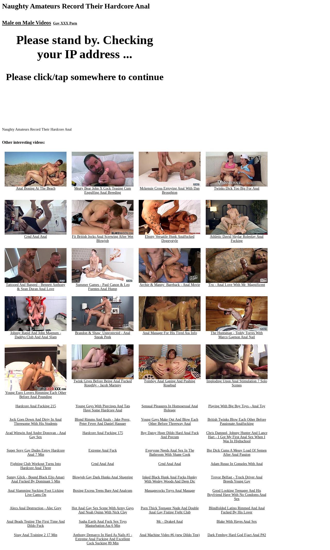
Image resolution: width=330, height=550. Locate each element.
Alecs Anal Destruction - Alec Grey (35, 508)
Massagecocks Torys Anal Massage (170, 491)
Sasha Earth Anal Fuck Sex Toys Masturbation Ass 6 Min (103, 524)
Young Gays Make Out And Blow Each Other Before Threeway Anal (169, 422)
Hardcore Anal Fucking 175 (102, 433)
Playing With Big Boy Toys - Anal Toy (236, 406)
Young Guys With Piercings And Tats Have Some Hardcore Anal (103, 408)
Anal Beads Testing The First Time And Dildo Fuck (35, 524)
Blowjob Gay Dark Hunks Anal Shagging (102, 477)
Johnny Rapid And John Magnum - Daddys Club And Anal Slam (35, 335)
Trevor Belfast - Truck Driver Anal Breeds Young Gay (236, 479)
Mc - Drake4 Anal (169, 521)
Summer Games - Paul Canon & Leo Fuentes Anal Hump (103, 287)
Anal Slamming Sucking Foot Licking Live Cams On (36, 493)
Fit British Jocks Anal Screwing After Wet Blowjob (102, 239)
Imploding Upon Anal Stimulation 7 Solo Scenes (237, 383)
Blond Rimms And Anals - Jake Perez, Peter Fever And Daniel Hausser (102, 422)
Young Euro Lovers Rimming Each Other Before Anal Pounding (35, 395)
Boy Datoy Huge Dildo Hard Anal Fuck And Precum (170, 435)
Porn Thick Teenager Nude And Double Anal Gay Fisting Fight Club (170, 510)
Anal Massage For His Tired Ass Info (170, 333)
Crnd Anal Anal (35, 237)
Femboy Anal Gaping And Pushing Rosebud (169, 383)
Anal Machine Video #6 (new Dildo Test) (169, 535)
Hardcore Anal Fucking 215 (35, 406)
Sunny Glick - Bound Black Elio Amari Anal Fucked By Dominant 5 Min (35, 479)
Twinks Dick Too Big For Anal (236, 188)
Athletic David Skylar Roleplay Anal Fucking (236, 239)
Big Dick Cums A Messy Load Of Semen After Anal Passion (237, 452)
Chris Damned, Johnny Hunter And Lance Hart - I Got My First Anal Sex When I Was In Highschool (236, 437)
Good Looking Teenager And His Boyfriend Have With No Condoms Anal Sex (236, 495)
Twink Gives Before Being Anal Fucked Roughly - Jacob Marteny (102, 383)
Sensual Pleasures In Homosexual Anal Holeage (170, 408)
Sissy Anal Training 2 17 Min (35, 535)
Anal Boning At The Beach (35, 188)
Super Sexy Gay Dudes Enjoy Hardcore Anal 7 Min (36, 452)
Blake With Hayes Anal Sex (237, 521)
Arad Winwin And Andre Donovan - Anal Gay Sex (35, 435)
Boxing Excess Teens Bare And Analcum (102, 491)
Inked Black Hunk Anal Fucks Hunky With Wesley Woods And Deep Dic (169, 479)
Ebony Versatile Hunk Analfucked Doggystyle (169, 239)
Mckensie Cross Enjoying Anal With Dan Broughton (170, 190)
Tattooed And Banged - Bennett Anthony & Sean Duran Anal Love (35, 287)
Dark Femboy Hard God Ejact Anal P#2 (237, 535)
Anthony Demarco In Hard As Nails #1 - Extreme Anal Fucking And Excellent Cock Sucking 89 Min (102, 539)
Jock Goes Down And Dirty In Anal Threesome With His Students (36, 422)
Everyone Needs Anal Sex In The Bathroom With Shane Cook (169, 452)
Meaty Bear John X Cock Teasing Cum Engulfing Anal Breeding (102, 190)
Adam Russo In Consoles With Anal (237, 464)
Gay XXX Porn (65, 23)
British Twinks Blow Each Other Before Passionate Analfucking (237, 422)
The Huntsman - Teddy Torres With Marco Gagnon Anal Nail (237, 335)
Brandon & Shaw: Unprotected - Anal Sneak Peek (102, 335)
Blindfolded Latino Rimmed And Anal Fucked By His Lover (237, 510)
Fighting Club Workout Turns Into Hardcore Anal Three (35, 466)
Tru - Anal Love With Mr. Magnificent (236, 285)
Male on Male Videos (26, 23)
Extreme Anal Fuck (102, 450)
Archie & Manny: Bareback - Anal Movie (169, 285)
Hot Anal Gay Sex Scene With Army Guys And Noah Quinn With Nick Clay (103, 510)
